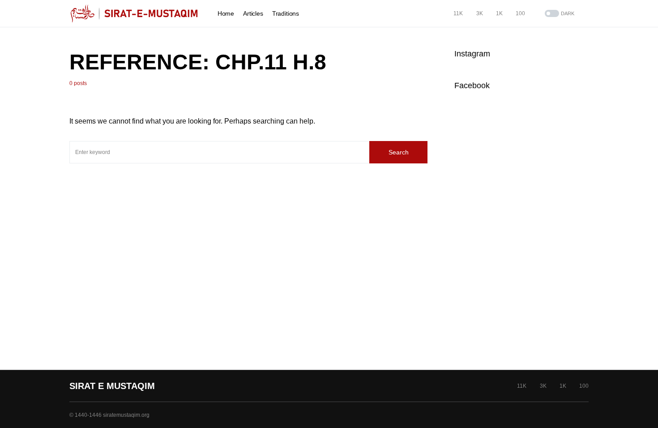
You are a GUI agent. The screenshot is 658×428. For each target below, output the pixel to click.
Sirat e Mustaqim (112, 386)
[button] (558, 13)
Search (399, 152)
